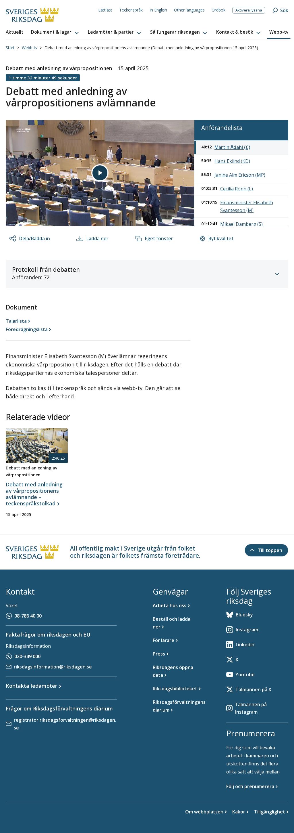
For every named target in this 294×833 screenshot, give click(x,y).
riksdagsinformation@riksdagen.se (53, 667)
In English (158, 10)
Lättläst (105, 10)
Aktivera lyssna (248, 10)
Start (10, 47)
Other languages (189, 10)
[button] (55, 32)
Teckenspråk (131, 10)
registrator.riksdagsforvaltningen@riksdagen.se (65, 724)
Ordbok (218, 10)
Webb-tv (29, 47)
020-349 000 (27, 656)
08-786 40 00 (28, 616)
